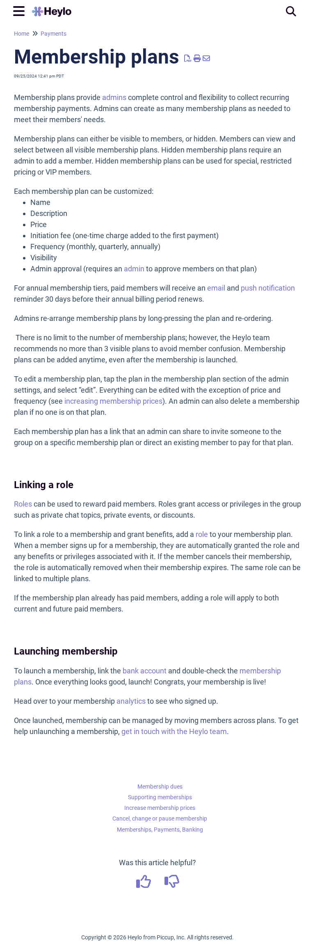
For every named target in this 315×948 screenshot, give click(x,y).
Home (21, 33)
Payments (53, 33)
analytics (131, 701)
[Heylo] (52, 7)
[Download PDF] (188, 58)
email (216, 288)
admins (114, 97)
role (202, 534)
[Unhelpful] (171, 884)
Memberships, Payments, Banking (160, 829)
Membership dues (160, 786)
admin (134, 268)
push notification (268, 288)
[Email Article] (206, 58)
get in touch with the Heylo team (174, 731)
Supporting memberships (160, 797)
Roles (23, 504)
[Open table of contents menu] (20, 10)
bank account (145, 670)
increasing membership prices (113, 401)
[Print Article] (197, 58)
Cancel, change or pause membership (159, 818)
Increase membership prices (159, 808)
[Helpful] (144, 884)
